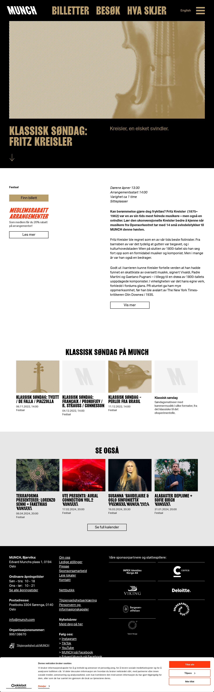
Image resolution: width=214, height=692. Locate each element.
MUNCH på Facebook (77, 652)
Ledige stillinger (70, 562)
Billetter (70, 10)
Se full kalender (107, 527)
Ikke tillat (189, 681)
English (186, 10)
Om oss (64, 557)
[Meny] (200, 10)
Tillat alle (189, 664)
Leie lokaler (67, 575)
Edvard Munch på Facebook (82, 656)
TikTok (66, 643)
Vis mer (130, 305)
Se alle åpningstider (23, 590)
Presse (64, 566)
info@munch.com (22, 619)
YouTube (68, 647)
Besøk (108, 10)
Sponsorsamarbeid (73, 571)
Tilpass (188, 673)
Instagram (69, 638)
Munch (23, 10)
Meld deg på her (71, 624)
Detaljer (42, 686)
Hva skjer (146, 10)
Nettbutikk (67, 590)
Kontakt (65, 580)
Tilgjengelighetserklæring (78, 600)
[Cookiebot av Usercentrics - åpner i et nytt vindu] (19, 686)
